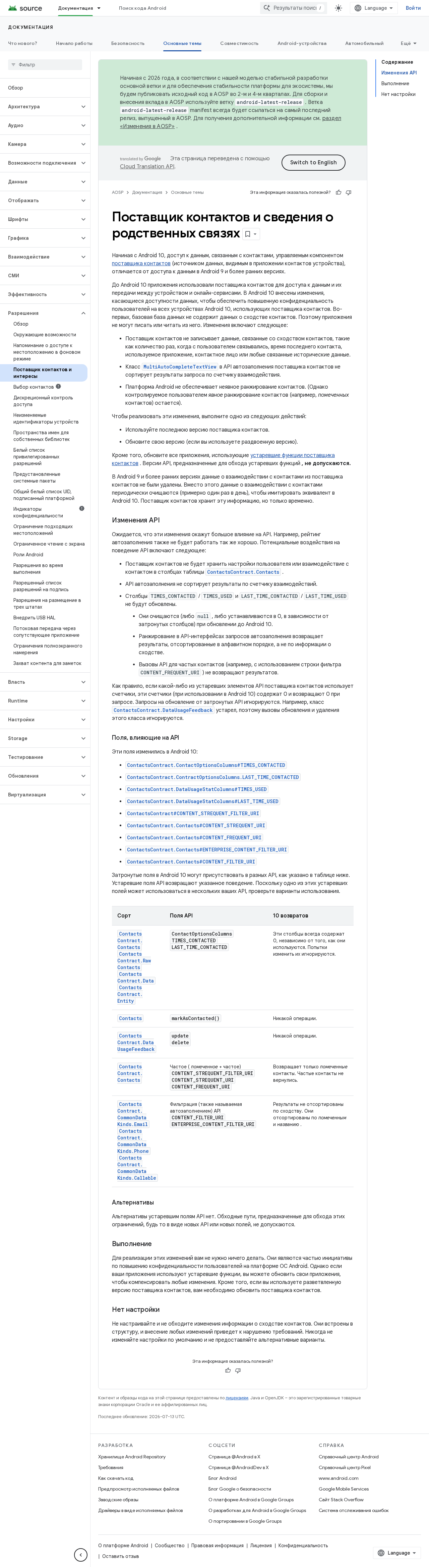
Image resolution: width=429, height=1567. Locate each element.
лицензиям (237, 1398)
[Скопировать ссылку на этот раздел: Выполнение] (158, 1244)
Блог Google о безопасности (239, 1489)
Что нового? (22, 43)
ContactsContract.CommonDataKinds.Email (132, 1114)
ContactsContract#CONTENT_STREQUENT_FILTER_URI (193, 813)
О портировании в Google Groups (245, 1521)
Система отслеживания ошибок (354, 1510)
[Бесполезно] (349, 192)
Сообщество (170, 1545)
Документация (75, 8)
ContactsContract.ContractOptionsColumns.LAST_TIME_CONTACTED (213, 777)
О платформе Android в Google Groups (251, 1500)
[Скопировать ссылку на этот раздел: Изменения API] (166, 521)
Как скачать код (116, 1478)
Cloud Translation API (147, 166)
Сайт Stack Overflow (341, 1500)
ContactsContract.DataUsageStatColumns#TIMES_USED (197, 789)
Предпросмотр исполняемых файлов (138, 1489)
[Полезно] (338, 192)
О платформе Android (123, 1545)
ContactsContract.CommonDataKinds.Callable (136, 1168)
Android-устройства (302, 43)
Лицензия (261, 1545)
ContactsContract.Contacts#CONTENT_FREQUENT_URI (194, 837)
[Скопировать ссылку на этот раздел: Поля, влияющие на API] (185, 738)
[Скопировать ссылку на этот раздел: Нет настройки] (166, 1310)
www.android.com (339, 1478)
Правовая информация (217, 1545)
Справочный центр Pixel (345, 1467)
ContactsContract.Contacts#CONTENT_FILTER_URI (191, 861)
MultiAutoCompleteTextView (180, 366)
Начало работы (74, 43)
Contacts (130, 1018)
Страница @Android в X (234, 1457)
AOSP (117, 192)
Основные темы (182, 43)
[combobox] (293, 8)
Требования (110, 1467)
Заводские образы (118, 1500)
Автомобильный (364, 43)
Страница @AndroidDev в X (238, 1467)
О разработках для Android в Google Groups (257, 1510)
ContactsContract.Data (135, 977)
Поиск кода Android (143, 8)
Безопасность (127, 43)
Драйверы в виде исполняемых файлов (140, 1510)
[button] (39, 106)
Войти (413, 8)
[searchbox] (45, 64)
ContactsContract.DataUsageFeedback (163, 710)
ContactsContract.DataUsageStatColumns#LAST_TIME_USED (203, 801)
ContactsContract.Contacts (243, 572)
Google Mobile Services (344, 1489)
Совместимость (239, 43)
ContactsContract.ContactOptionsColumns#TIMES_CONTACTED (206, 765)
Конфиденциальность (303, 1545)
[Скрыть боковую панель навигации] (80, 1555)
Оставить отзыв (120, 1556)
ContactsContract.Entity (130, 994)
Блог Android (222, 1478)
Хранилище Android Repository (132, 1457)
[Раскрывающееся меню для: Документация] (102, 8)
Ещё (406, 43)
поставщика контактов (141, 263)
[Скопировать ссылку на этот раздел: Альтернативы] (160, 1203)
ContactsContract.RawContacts (134, 960)
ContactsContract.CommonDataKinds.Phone (133, 1141)
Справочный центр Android (349, 1457)
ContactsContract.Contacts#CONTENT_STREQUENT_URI (196, 825)
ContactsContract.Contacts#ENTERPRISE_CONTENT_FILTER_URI (207, 849)
